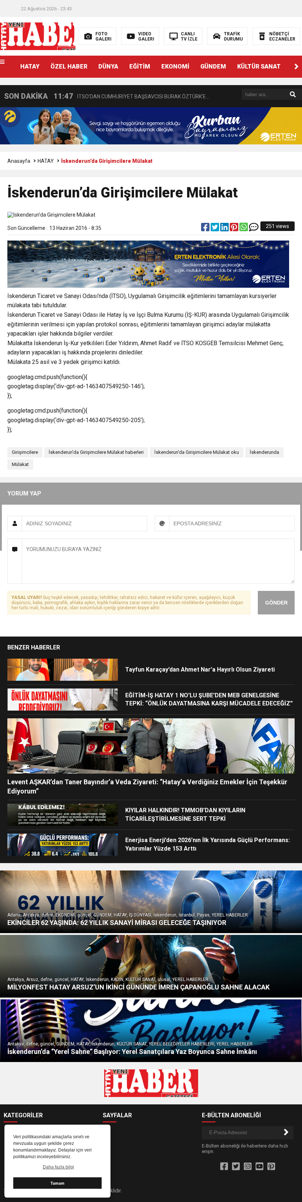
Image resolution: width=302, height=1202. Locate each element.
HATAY (29, 66)
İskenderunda (264, 452)
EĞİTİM (139, 66)
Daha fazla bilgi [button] (58, 1167)
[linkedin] (225, 229)
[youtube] (259, 1166)
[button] (296, 67)
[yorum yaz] (254, 229)
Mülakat (20, 464)
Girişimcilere (25, 452)
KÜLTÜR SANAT (259, 66)
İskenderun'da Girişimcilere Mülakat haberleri (96, 452)
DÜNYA (108, 66)
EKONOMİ (175, 66)
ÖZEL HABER (68, 66)
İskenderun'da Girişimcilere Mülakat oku (196, 452)
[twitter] (215, 229)
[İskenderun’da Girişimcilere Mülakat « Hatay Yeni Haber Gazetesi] (47, 36)
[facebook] (206, 229)
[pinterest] (234, 229)
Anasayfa (18, 161)
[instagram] (248, 1166)
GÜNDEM (213, 66)
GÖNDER (276, 603)
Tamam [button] (57, 1183)
